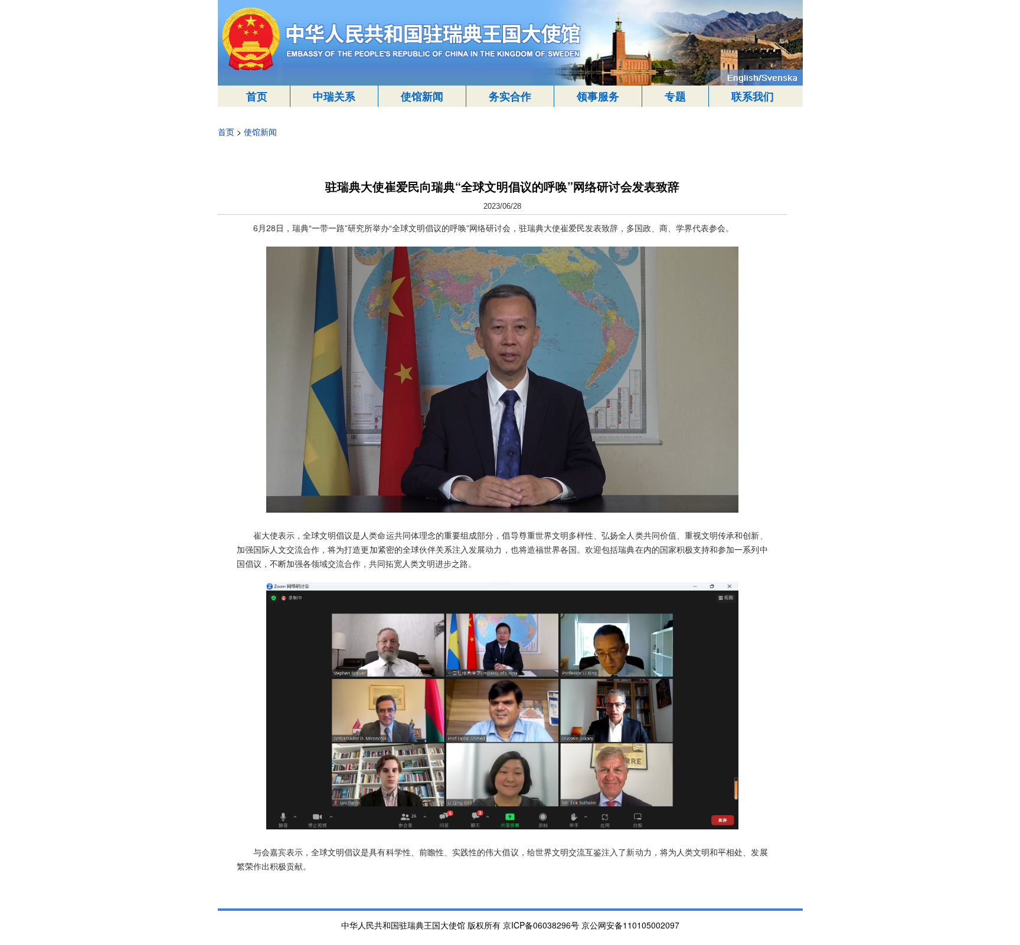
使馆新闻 (422, 96)
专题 (675, 96)
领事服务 (598, 96)
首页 (256, 96)
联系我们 (752, 96)
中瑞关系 (334, 96)
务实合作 (510, 96)
